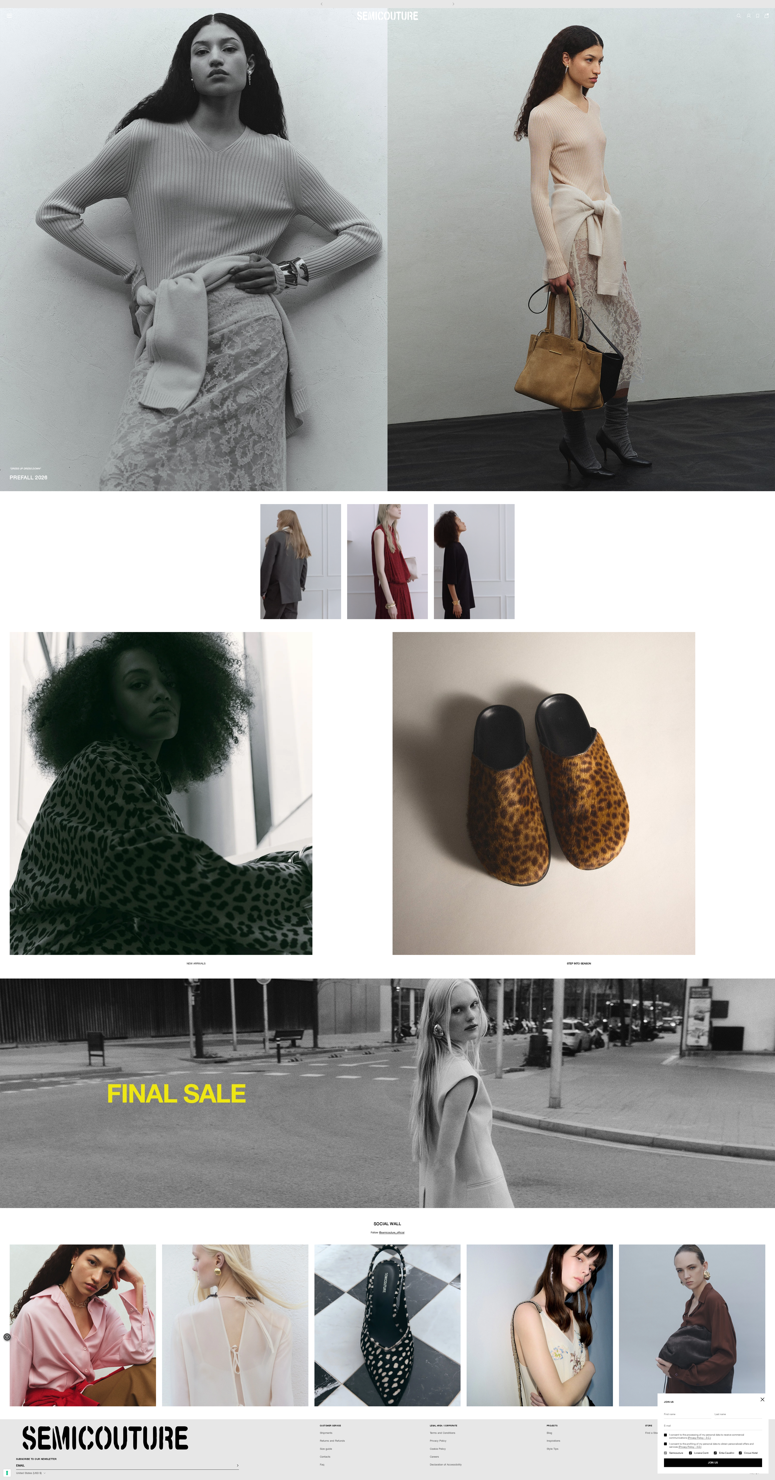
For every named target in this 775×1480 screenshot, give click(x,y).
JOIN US (713, 1462)
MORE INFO (415, 4)
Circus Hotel (751, 1453)
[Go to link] (387, 1093)
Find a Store (652, 1432)
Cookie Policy (438, 1448)
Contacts (325, 1456)
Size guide (326, 1448)
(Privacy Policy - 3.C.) (699, 1437)
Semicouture (676, 1453)
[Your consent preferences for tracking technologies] (7, 1473)
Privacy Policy (438, 1440)
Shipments (326, 1432)
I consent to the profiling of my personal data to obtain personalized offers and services (711, 1445)
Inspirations (553, 1440)
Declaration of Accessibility (446, 1464)
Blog (549, 1432)
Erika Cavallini (726, 1453)
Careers (434, 1456)
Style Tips (552, 1448)
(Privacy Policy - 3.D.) (690, 1446)
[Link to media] (196, 793)
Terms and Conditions (442, 1432)
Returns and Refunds (332, 1440)
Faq (322, 1464)
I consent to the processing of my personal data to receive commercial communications (706, 1436)
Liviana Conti (701, 1453)
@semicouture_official (391, 1232)
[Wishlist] (757, 16)
